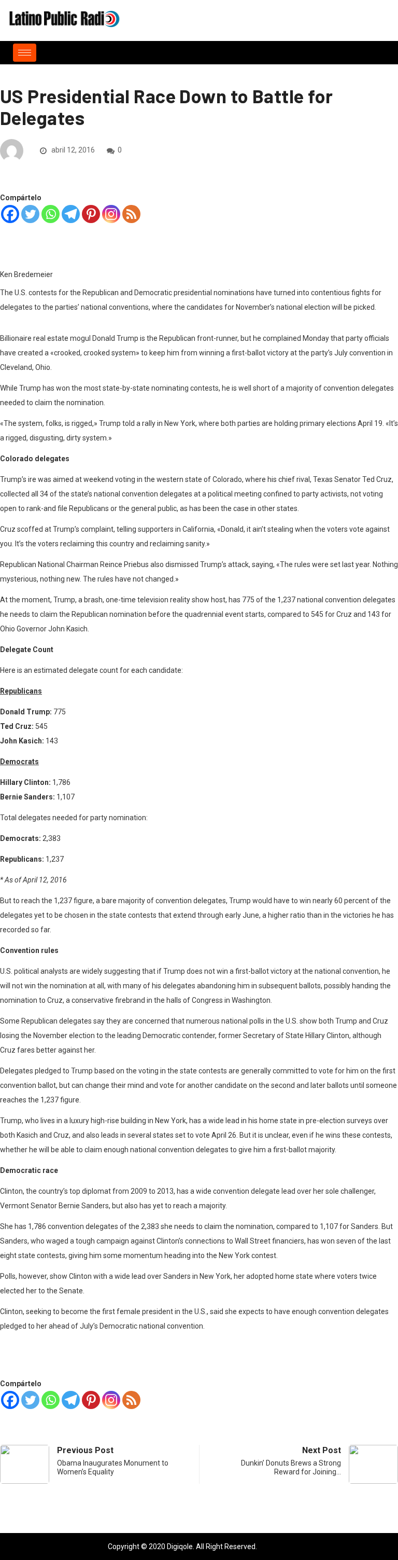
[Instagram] (111, 214)
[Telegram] (71, 214)
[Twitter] (30, 214)
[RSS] (131, 214)
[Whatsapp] (50, 214)
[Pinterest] (91, 214)
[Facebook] (10, 214)
